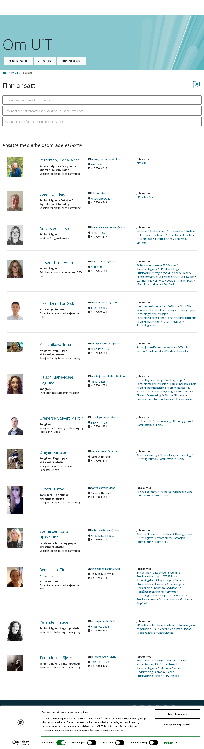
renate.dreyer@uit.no (104, 451)
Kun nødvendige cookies (177, 724)
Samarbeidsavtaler (148, 391)
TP (161, 269)
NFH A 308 (97, 267)
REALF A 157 (98, 233)
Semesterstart (145, 277)
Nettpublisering (163, 399)
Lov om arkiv (163, 538)
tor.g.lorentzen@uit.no (104, 302)
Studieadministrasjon (149, 273)
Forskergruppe (186, 310)
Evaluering (143, 572)
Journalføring (153, 347)
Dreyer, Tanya (52, 488)
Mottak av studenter (149, 284)
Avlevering (151, 455)
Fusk (170, 235)
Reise (176, 668)
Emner (186, 273)
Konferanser (144, 399)
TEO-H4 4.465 (99, 308)
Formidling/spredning (150, 380)
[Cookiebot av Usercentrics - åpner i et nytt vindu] (21, 742)
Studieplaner (157, 231)
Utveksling (171, 269)
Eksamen (159, 584)
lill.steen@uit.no (100, 193)
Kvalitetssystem (184, 235)
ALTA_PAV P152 (100, 349)
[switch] (91, 742)
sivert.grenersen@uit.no (105, 417)
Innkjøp (174, 676)
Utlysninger (168, 391)
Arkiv (152, 197)
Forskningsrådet (172, 321)
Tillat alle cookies (177, 714)
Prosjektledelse (146, 632)
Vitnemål (142, 231)
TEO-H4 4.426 (99, 422)
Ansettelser (184, 391)
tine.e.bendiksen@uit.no (105, 568)
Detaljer (168, 742)
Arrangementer (168, 599)
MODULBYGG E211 (102, 198)
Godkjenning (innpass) (180, 280)
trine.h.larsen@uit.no (103, 261)
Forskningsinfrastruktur (181, 318)
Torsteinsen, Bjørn (56, 657)
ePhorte (141, 163)
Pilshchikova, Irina (55, 344)
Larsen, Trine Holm (56, 262)
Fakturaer (165, 668)
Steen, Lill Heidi (53, 194)
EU (183, 306)
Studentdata (144, 584)
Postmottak (155, 351)
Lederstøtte (159, 660)
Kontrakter (143, 660)
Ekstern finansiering (162, 310)
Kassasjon (170, 347)
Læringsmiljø (144, 280)
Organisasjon (44, 60)
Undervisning (165, 632)
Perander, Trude (54, 622)
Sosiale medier (184, 399)
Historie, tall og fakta (71, 60)
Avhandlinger (175, 584)
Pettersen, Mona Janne (60, 160)
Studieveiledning (166, 277)
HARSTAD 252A (100, 662)
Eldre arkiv (182, 351)
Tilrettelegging (164, 239)
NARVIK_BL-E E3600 (102, 535)
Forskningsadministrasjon (152, 314)
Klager (169, 580)
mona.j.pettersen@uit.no (106, 159)
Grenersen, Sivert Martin (61, 418)
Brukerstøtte (144, 239)
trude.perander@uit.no (105, 621)
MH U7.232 (97, 164)
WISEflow (169, 576)
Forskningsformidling (150, 580)
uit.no (5, 72)
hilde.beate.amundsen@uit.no (109, 227)
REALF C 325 (98, 381)
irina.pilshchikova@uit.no (106, 343)
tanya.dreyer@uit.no (103, 488)
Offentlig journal (183, 421)
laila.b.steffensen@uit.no (105, 530)
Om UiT (14, 72)
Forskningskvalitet (149, 321)
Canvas (171, 265)
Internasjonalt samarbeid (152, 306)
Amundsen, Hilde (54, 228)
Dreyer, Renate (53, 452)
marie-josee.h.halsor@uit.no (108, 376)
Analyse (190, 231)
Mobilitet (185, 599)
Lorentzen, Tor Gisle (57, 303)
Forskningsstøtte (147, 325)
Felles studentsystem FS (151, 235)
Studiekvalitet (175, 231)
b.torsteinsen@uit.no (103, 656)
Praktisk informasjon (18, 60)
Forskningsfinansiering (150, 318)
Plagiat (186, 629)
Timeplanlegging (147, 269)
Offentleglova (145, 538)
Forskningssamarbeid (183, 384)
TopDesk (180, 239)
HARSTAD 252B (100, 626)
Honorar (180, 395)
